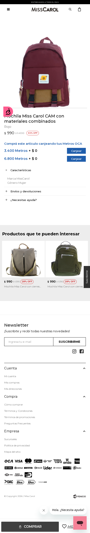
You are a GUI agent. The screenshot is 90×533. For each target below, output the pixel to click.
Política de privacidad (17, 445)
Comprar (33, 527)
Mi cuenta (10, 376)
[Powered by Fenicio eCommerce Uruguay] (79, 496)
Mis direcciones (13, 388)
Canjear (76, 150)
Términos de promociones (19, 417)
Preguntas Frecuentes (17, 423)
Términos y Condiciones (18, 410)
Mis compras (11, 382)
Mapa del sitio (12, 451)
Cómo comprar (13, 404)
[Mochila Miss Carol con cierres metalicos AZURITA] (66, 259)
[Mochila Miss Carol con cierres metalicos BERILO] (23, 259)
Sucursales (10, 439)
